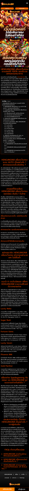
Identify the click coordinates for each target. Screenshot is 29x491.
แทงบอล (7, 478)
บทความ (14, 478)
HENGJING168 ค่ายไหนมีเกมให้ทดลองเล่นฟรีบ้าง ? (14, 455)
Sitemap (22, 478)
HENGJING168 (21, 77)
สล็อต (16, 474)
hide (9, 101)
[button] (27, 3)
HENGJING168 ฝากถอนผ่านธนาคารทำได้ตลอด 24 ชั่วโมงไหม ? (14, 467)
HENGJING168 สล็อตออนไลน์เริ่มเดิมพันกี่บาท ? (15, 460)
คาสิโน (23, 474)
